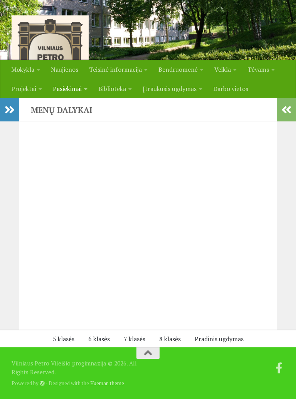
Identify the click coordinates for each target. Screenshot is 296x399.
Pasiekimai (67, 88)
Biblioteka (112, 88)
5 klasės (63, 339)
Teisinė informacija (115, 69)
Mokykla (22, 69)
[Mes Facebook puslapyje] (279, 368)
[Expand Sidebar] (9, 109)
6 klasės (99, 339)
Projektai (23, 88)
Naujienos (64, 69)
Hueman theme (107, 383)
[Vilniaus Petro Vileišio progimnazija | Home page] (50, 54)
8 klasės (170, 339)
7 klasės (134, 339)
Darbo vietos (230, 88)
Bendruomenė (178, 69)
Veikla (222, 69)
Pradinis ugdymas (219, 339)
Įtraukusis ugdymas (170, 88)
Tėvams (258, 69)
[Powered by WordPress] (42, 383)
